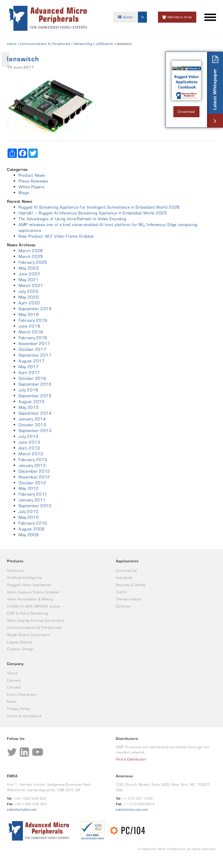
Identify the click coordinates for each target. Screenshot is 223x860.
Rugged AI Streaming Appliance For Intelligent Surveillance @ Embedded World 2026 (99, 207)
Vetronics (15, 570)
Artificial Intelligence (24, 577)
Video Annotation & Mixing (30, 599)
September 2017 (35, 355)
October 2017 (32, 349)
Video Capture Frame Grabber (33, 592)
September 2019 (35, 309)
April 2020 (29, 303)
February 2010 (33, 523)
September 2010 (35, 506)
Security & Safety (131, 585)
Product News (32, 175)
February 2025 (33, 262)
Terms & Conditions (24, 716)
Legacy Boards (20, 642)
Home (12, 43)
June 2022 (29, 274)
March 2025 (31, 256)
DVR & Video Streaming (27, 613)
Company (15, 663)
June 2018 (29, 326)
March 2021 (31, 285)
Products (15, 561)
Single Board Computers (28, 634)
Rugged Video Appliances (29, 585)
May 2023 (29, 268)
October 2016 (32, 378)
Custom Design (20, 649)
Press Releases (33, 181)
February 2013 (33, 459)
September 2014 (35, 413)
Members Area (179, 17)
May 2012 (29, 488)
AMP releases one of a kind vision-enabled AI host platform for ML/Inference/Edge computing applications (108, 227)
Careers (14, 680)
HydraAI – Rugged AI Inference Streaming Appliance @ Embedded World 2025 (93, 213)
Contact (14, 687)
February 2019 (33, 320)
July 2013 (28, 436)
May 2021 (29, 280)
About (12, 673)
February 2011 (33, 494)
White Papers (31, 187)
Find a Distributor (22, 694)
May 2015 (29, 407)
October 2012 (32, 483)
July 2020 (28, 291)
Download (186, 111)
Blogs (24, 193)
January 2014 (32, 419)
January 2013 (32, 465)
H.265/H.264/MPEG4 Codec (33, 606)
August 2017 (32, 361)
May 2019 (29, 314)
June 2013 (29, 442)
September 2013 (35, 430)
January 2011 (32, 500)
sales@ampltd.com (22, 809)
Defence (123, 606)
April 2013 (29, 448)
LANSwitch (104, 43)
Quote (132, 17)
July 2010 (28, 511)
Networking (83, 43)
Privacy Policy (18, 708)
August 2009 (32, 529)
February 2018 (33, 338)
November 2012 (34, 477)
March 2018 (31, 332)
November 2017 (34, 343)
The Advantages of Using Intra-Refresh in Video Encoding (72, 219)
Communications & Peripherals (45, 43)
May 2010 (29, 517)
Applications (127, 561)
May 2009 (29, 535)
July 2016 (28, 390)
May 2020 (29, 297)
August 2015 (32, 401)
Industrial (124, 577)
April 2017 (29, 372)
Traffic (121, 592)
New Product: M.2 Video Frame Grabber (56, 236)
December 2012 (34, 471)
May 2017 (29, 367)
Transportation (129, 599)
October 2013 (32, 425)
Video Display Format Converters (36, 620)
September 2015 (35, 396)
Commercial (126, 570)
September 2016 (35, 384)
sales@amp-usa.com (132, 809)
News (12, 701)
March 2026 (31, 251)
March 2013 (31, 454)
